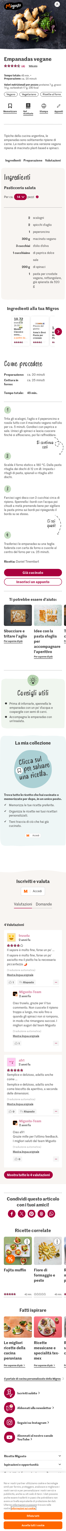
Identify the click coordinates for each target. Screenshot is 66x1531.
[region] (33, 1502)
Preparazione (32, 160)
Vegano (10, 94)
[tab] (33, 1456)
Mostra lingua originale (20, 975)
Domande (44, 904)
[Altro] (56, 982)
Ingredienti (13, 160)
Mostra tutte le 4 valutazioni (28, 1174)
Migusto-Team (30, 991)
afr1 (22, 1060)
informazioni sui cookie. (23, 1508)
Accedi (35, 835)
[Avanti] (58, 331)
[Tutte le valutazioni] (12, 65)
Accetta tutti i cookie (33, 1525)
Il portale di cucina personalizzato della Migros (32, 1378)
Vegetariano (29, 94)
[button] (11, 938)
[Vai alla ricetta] (18, 1267)
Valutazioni (53, 160)
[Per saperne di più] (18, 635)
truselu (24, 935)
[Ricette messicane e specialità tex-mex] (48, 1342)
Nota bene (37, 197)
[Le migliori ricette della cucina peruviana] (18, 1342)
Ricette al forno (52, 94)
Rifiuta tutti (33, 1516)
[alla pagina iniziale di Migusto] (13, 4)
